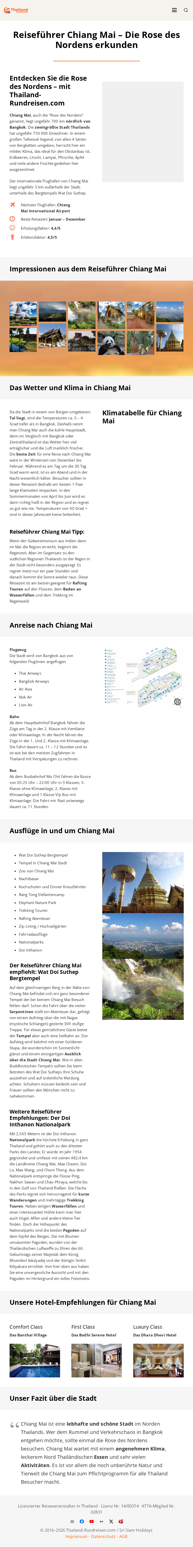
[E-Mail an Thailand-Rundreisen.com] (72, 1521)
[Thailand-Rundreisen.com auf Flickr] (101, 1521)
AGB (123, 1536)
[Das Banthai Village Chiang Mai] (35, 1360)
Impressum (76, 1536)
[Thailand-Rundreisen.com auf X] (111, 1521)
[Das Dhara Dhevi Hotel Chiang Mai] (158, 1360)
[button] (174, 10)
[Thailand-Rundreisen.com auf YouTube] (92, 1521)
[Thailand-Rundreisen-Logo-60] (16, 10)
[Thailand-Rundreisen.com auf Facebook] (82, 1521)
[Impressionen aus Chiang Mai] (23, 314)
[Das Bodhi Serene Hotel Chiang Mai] (96, 1360)
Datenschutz (103, 1536)
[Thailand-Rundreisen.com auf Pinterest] (121, 1521)
